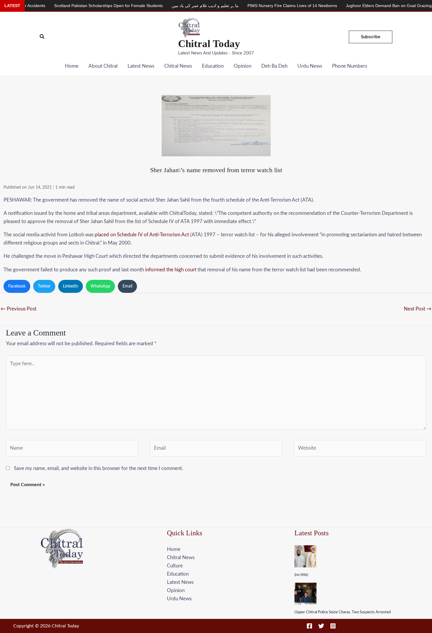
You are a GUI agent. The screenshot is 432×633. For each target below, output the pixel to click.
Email (127, 286)
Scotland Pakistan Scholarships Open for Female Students (91, 5)
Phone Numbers (349, 66)
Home (71, 66)
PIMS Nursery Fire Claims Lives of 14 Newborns (275, 5)
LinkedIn (70, 286)
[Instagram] (333, 626)
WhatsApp (100, 286)
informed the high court (170, 269)
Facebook (17, 286)
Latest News (141, 66)
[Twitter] (321, 626)
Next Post (417, 308)
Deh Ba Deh (274, 66)
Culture (175, 565)
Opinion (242, 66)
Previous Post (18, 308)
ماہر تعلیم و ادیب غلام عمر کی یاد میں (188, 5)
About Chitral (103, 66)
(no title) (301, 575)
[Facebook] (309, 626)
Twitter (44, 286)
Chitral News (178, 66)
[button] (42, 37)
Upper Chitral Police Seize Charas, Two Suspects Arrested (342, 612)
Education (213, 66)
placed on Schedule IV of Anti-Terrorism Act (142, 234)
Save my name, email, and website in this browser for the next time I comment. (98, 468)
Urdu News (309, 66)
